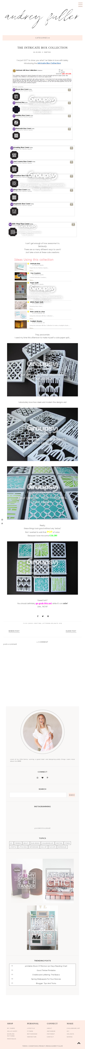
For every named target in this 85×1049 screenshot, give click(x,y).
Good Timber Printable (46, 970)
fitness (67, 843)
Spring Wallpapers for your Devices (46, 979)
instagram (51, 1031)
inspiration (31, 1036)
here (19, 761)
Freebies (18, 843)
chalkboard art (47, 843)
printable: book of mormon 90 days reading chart (46, 966)
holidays (70, 1034)
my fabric (11, 1028)
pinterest (51, 1034)
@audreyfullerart (42, 828)
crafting (47, 52)
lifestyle (13, 847)
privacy (42, 1046)
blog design (35, 843)
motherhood (34, 847)
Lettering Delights (50, 623)
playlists (52, 847)
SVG (60, 623)
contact (50, 1036)
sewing (69, 1036)
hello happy (12, 1031)
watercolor (62, 847)
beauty (26, 843)
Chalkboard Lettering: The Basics (46, 975)
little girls (23, 847)
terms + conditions (30, 1046)
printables (11, 1038)
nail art (44, 847)
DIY (11, 843)
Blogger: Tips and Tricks (46, 983)
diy (68, 1031)
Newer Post (14, 631)
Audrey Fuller (57, 1046)
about (49, 1028)
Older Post (71, 631)
